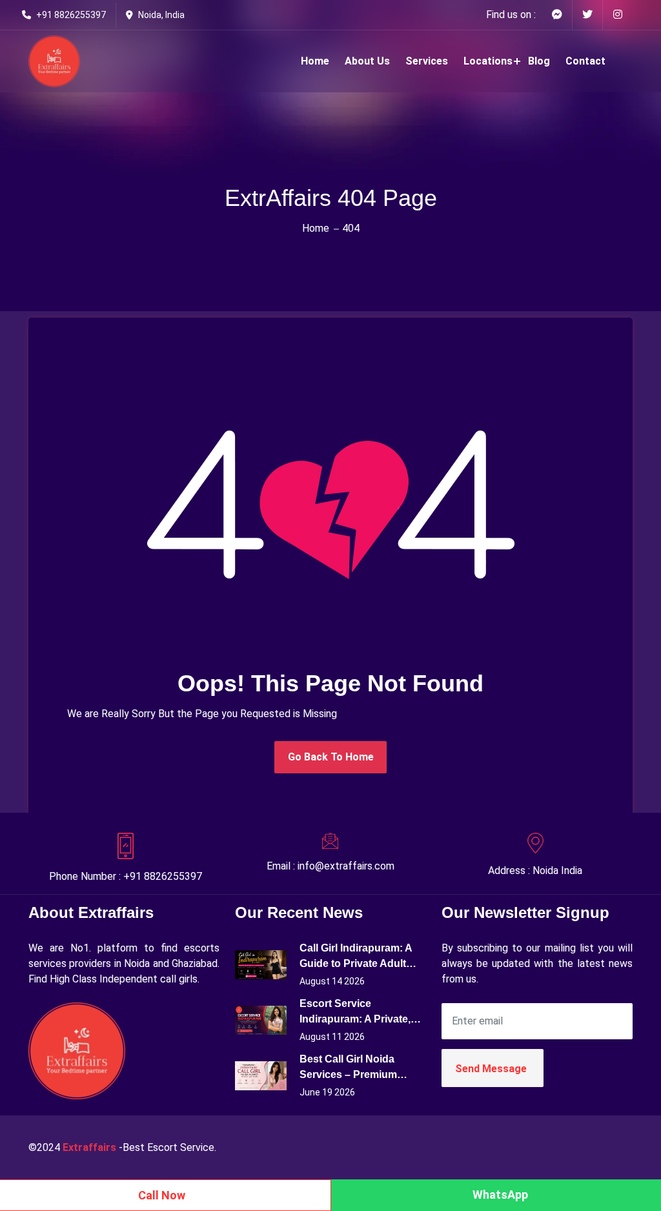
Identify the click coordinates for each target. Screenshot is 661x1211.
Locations (488, 61)
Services (426, 61)
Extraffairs (89, 1147)
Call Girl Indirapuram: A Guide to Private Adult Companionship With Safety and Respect (356, 957)
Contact (585, 61)
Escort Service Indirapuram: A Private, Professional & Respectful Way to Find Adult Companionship (356, 1012)
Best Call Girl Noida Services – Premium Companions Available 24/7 (354, 1068)
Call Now (161, 1195)
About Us (367, 61)
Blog (539, 61)
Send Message (491, 1069)
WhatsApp (500, 1194)
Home (315, 61)
